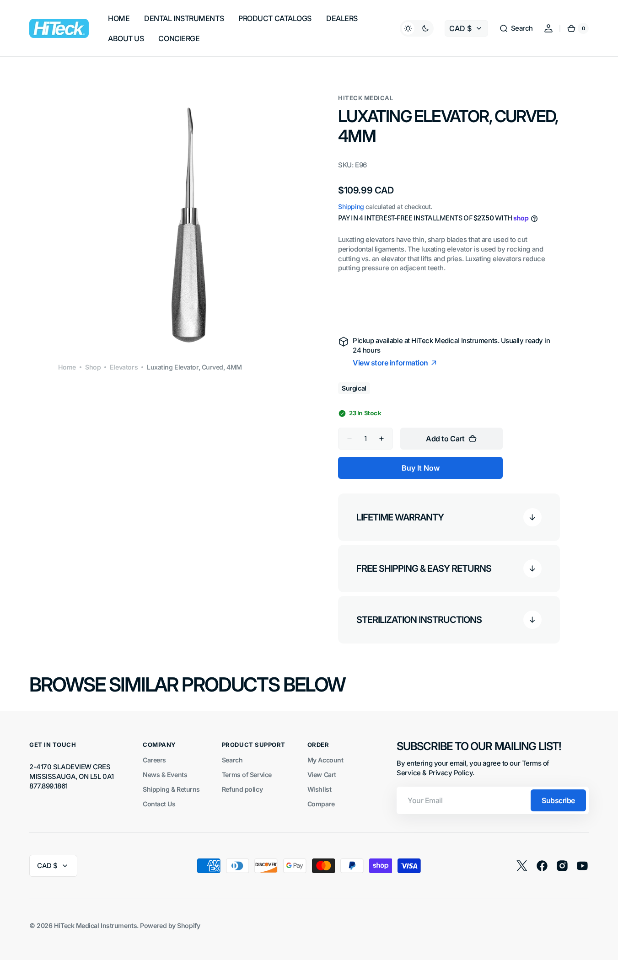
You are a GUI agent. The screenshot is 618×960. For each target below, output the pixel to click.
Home (67, 367)
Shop (93, 367)
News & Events (165, 774)
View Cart (321, 774)
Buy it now (421, 467)
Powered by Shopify (170, 925)
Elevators (124, 367)
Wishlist (319, 789)
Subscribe (558, 800)
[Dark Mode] (417, 28)
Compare (321, 804)
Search (232, 760)
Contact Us (159, 804)
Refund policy (242, 789)
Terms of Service (247, 774)
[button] (516, 28)
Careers (154, 760)
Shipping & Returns (171, 789)
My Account (325, 760)
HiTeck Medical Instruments (95, 925)
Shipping (351, 206)
